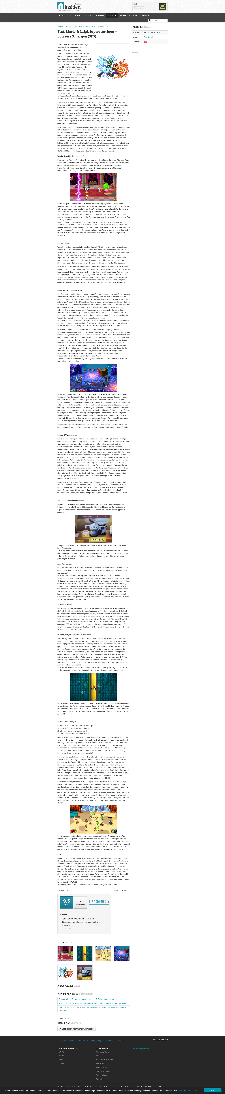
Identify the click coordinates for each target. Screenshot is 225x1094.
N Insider (60, 26)
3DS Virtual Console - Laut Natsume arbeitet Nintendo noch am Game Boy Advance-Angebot (93, 1003)
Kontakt (109, 1040)
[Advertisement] (150, 68)
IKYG (98, 1056)
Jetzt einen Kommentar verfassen (77, 1028)
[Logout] (142, 7)
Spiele (66, 26)
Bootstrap (62, 1059)
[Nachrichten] (135, 7)
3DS (71, 26)
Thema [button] (87, 15)
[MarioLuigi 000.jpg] (65, 954)
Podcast (134, 15)
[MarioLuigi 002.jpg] (84, 972)
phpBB (61, 1056)
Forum (145, 15)
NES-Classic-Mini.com (104, 1059)
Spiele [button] (111, 15)
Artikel (100, 15)
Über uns (62, 1040)
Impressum (119, 1040)
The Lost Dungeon (103, 1071)
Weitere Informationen (187, 1090)
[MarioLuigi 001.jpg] (122, 954)
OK (212, 1090)
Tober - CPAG (101, 1075)
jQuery (61, 1063)
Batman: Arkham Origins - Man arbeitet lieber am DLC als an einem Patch (86, 999)
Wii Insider (100, 1079)
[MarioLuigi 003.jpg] (84, 954)
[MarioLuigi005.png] (65, 972)
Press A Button (101, 1067)
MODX (61, 1052)
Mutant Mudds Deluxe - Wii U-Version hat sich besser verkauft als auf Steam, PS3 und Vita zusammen (92, 1009)
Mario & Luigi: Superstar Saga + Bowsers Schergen (89, 26)
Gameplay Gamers (103, 1052)
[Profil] (139, 7)
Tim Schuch (148, 37)
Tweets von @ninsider (140, 1048)
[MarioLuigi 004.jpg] (103, 954)
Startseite (65, 15)
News (77, 15)
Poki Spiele (100, 1063)
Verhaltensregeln (97, 1040)
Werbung (72, 1040)
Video (123, 15)
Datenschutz (83, 1040)
